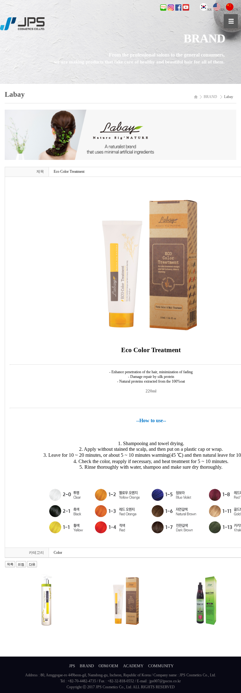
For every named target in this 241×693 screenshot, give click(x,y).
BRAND (87, 665)
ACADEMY (133, 665)
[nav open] (231, 21)
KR (209, 9)
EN (223, 9)
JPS (72, 665)
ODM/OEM (108, 665)
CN (235, 9)
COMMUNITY (161, 665)
